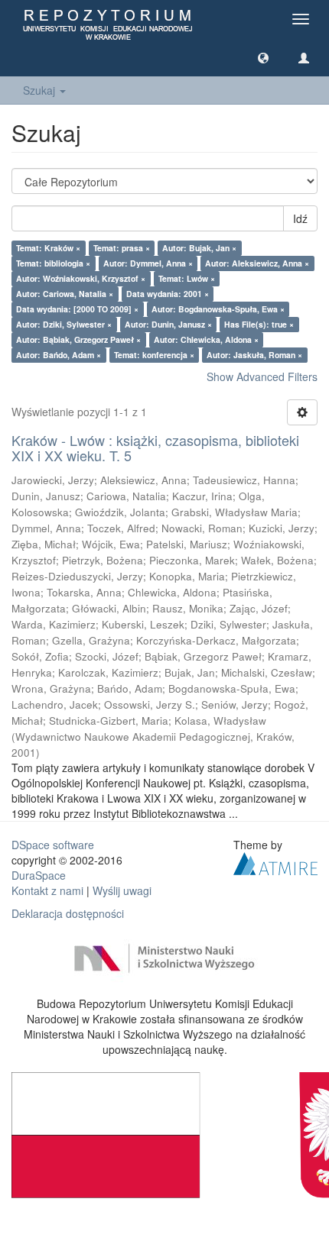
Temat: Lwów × (186, 278)
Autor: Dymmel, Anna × (148, 263)
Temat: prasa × (121, 248)
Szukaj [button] (40, 90)
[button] (263, 57)
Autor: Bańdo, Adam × (58, 354)
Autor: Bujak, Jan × (199, 248)
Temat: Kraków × (48, 248)
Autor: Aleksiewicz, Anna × (257, 263)
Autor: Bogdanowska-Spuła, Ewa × (218, 309)
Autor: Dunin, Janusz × (168, 324)
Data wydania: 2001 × (167, 293)
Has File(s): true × (259, 324)
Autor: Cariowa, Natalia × (64, 293)
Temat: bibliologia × (53, 263)
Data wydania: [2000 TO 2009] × (77, 309)
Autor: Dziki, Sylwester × (64, 324)
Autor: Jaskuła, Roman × (254, 354)
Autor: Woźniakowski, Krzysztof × (80, 278)
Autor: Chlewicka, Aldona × (206, 339)
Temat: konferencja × (154, 354)
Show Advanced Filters (262, 376)
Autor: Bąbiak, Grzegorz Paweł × (78, 339)
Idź (300, 218)
